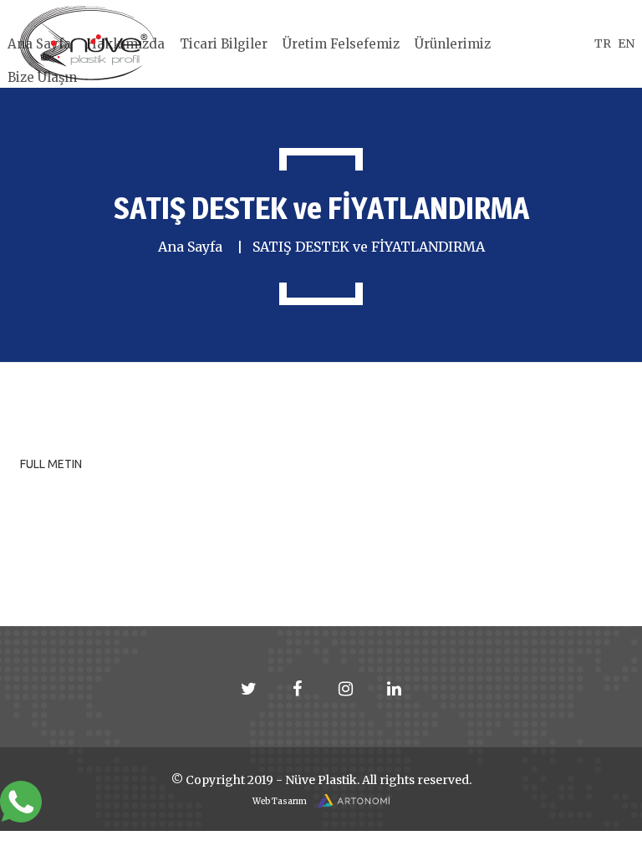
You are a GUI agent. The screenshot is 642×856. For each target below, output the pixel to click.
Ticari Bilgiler (224, 44)
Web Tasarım (280, 801)
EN (626, 43)
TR (602, 43)
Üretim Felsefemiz (341, 44)
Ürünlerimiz (453, 44)
